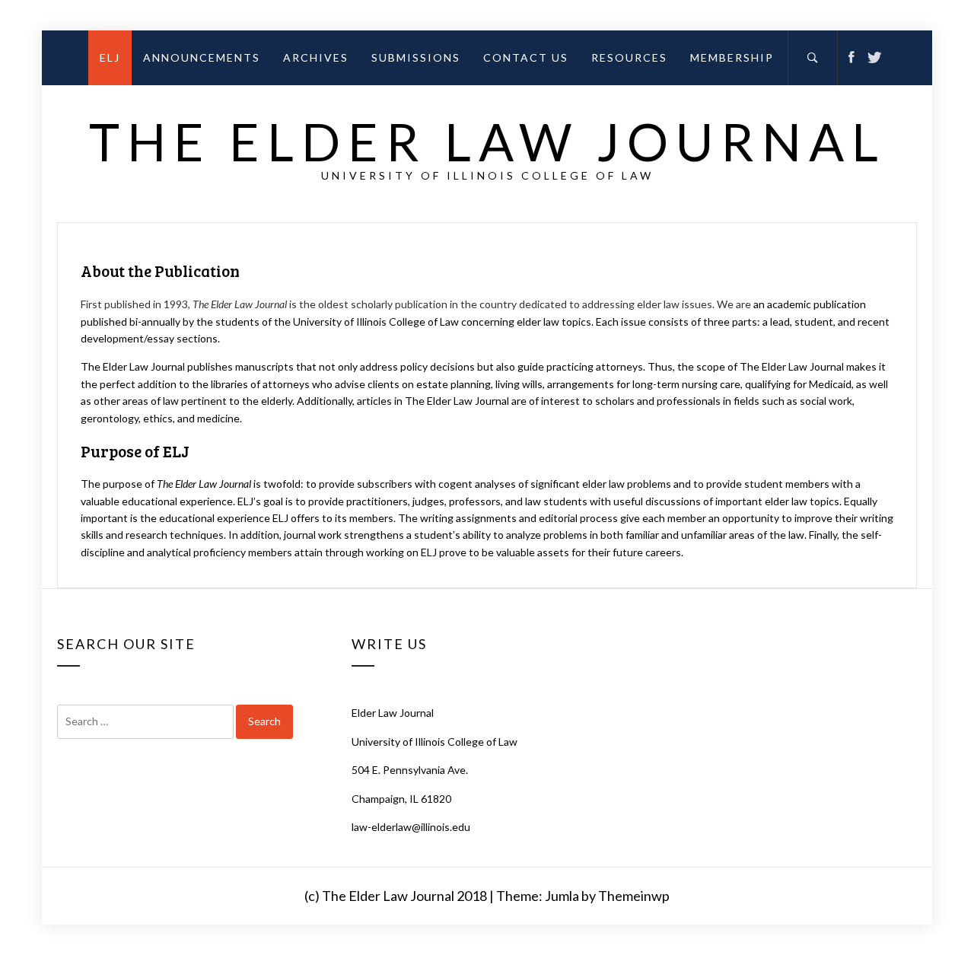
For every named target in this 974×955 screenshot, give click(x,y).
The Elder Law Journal (487, 141)
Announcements (201, 57)
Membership (732, 57)
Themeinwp (634, 895)
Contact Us (525, 57)
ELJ (110, 57)
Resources (629, 57)
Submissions (415, 57)
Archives (316, 57)
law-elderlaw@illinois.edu (411, 826)
